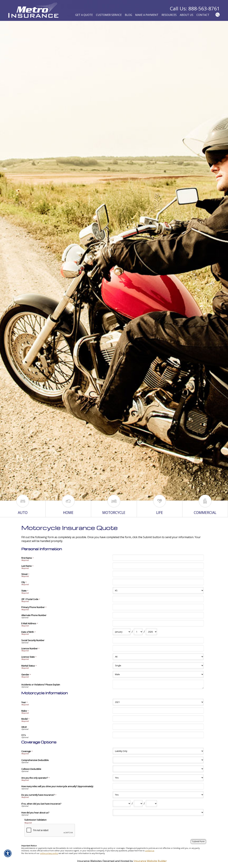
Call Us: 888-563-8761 (195, 8)
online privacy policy (49, 853)
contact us (149, 850)
